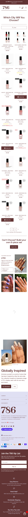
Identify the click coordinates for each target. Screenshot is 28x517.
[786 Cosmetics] (6, 7)
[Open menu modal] (25, 7)
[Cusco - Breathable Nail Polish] (21, 135)
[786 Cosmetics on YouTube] (11, 426)
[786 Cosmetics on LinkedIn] (14, 426)
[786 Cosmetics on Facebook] (2, 426)
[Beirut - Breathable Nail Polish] (21, 162)
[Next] (25, 2)
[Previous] (2, 2)
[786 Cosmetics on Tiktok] (9, 426)
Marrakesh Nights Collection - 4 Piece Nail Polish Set (7, 46)
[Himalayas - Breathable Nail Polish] (7, 206)
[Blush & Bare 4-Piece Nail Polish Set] (21, 37)
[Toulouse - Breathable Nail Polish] (21, 111)
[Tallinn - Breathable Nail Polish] (7, 111)
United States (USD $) (7, 435)
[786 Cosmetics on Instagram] (7, 426)
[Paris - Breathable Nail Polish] (21, 60)
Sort (15, 27)
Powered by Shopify (5, 440)
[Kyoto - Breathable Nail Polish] (7, 60)
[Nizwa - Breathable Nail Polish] (7, 184)
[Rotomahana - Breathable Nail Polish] (21, 84)
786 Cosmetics (11, 437)
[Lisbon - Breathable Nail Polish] (7, 135)
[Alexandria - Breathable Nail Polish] (7, 162)
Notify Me (21, 97)
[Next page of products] (18, 229)
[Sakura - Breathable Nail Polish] (21, 184)
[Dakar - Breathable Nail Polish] (21, 206)
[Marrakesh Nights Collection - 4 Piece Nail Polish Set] (7, 37)
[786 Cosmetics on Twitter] (4, 426)
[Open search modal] (19, 7)
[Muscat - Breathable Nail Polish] (7, 84)
